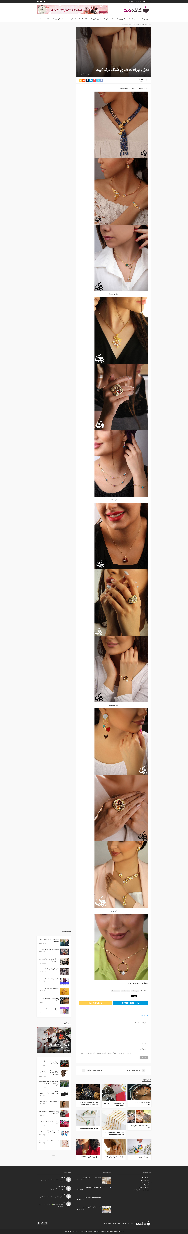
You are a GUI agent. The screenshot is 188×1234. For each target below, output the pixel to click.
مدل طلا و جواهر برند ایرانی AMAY (114, 1157)
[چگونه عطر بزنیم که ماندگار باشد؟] (64, 952)
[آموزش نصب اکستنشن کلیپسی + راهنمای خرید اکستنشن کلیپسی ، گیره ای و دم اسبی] (64, 1073)
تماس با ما (130, 2)
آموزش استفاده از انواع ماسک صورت (49, 1141)
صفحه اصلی (148, 24)
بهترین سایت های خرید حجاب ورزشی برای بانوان (49, 940)
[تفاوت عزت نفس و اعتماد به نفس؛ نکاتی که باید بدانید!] (64, 1133)
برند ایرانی (134, 991)
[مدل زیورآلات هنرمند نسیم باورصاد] (88, 1118)
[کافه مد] (136, 9)
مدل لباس (147, 19)
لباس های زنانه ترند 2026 (52, 969)
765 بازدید (58, 1050)
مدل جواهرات (134, 19)
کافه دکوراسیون (59, 19)
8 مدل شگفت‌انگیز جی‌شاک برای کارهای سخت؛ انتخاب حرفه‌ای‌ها (89, 1103)
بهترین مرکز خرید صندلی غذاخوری (92, 1178)
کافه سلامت (45, 19)
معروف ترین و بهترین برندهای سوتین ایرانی (49, 1122)
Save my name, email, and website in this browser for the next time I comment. (106, 1053)
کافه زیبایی (122, 19)
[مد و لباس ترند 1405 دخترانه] (64, 981)
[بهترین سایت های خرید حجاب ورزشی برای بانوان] (64, 942)
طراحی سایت (145, 1183)
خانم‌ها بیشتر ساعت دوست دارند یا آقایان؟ (140, 1103)
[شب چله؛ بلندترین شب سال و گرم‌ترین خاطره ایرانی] (64, 1063)
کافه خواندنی (109, 19)
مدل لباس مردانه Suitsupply (93, 1197)
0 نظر (79, 74)
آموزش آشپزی (96, 19)
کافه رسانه (84, 19)
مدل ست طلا (115, 991)
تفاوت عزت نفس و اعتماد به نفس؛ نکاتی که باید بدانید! (50, 1132)
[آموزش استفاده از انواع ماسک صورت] (64, 1143)
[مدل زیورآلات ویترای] (139, 1147)
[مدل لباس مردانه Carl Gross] (106, 1187)
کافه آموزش (72, 19)
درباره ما (149, 2)
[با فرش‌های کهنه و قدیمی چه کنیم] (106, 1209)
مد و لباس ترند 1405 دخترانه (51, 979)
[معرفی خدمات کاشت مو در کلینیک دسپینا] (64, 1010)
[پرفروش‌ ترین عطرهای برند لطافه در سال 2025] (54, 1040)
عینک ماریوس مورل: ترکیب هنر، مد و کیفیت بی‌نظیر (114, 1105)
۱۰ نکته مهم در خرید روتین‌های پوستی (49, 1101)
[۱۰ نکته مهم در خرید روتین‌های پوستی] (64, 1104)
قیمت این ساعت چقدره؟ (56, 1189)
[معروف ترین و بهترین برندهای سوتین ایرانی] (64, 1123)
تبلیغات (144, 2)
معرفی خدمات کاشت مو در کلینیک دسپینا (50, 1009)
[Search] (38, 19)
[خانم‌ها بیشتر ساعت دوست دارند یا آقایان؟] (139, 1092)
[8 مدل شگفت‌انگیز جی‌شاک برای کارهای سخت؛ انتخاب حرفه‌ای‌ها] (88, 1092)
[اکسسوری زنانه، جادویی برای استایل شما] (139, 1116)
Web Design (145, 1178)
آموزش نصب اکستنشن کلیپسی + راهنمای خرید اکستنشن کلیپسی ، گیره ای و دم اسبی (49, 1072)
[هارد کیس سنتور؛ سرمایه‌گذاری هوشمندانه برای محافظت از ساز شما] (64, 1094)
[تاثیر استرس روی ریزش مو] (64, 991)
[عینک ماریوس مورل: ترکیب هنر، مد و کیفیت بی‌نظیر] (113, 1092)
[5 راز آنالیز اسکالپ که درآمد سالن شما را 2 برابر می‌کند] (64, 961)
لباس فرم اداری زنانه (144, 1187)
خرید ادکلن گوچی (144, 1180)
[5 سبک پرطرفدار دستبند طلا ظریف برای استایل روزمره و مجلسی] (113, 1120)
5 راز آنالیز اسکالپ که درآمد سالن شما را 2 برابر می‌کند (49, 960)
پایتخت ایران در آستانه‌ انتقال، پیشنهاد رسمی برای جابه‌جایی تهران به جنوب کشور (49, 1083)
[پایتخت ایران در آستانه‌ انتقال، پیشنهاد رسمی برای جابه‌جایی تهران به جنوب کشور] (64, 1083)
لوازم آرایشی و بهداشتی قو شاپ (141, 1190)
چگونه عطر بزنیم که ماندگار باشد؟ (50, 949)
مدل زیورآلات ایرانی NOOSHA (89, 1157)
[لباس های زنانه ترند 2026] (64, 971)
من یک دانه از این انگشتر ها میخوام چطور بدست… (52, 1181)
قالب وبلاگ (146, 1185)
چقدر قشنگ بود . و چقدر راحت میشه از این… (51, 1197)
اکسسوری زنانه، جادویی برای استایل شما (140, 1127)
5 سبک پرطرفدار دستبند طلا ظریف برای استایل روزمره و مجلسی (114, 1133)
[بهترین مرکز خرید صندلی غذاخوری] (106, 1180)
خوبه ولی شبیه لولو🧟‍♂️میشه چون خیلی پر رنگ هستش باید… (51, 1206)
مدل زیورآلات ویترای (144, 1157)
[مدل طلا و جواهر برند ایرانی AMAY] (113, 1147)
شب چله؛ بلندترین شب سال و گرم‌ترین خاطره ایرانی (51, 1062)
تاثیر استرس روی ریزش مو (52, 988)
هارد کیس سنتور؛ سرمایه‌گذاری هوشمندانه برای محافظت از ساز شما (49, 1092)
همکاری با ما (138, 2)
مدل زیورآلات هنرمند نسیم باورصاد (89, 1128)
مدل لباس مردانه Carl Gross (93, 1187)
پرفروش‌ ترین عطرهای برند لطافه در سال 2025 (55, 1046)
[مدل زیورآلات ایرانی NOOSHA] (88, 1147)
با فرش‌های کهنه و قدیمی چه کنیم (92, 1207)
